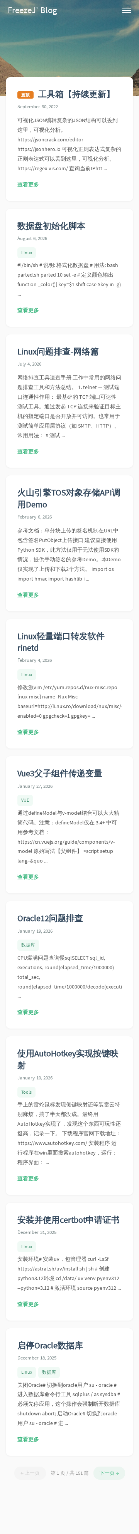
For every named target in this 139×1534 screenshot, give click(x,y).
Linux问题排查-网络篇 (58, 351)
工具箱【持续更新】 (76, 94)
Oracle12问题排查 (50, 918)
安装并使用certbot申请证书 (68, 1220)
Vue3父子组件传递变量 (59, 773)
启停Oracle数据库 (50, 1345)
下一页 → (109, 1473)
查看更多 (28, 184)
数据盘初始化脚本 (51, 226)
